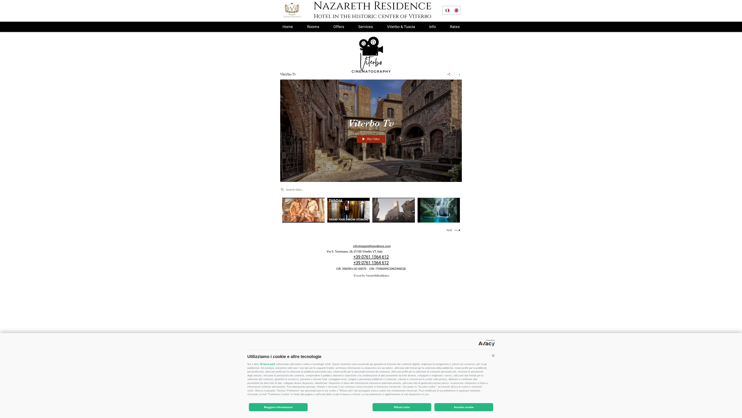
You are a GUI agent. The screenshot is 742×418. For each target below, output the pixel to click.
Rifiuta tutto (402, 407)
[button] (493, 355)
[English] (455, 10)
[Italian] (446, 10)
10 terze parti (267, 364)
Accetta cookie (464, 407)
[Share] (449, 74)
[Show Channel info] (458, 74)
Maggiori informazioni (278, 407)
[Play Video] (303, 210)
